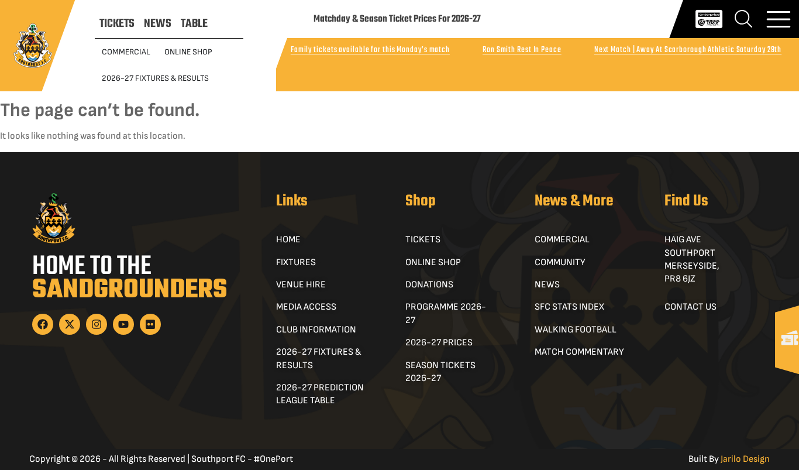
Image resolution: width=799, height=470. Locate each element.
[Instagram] (96, 324)
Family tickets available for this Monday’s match (370, 50)
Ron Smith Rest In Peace (522, 50)
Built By (729, 459)
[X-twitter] (69, 324)
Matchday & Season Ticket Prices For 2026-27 (397, 19)
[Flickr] (150, 324)
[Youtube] (123, 324)
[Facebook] (42, 324)
